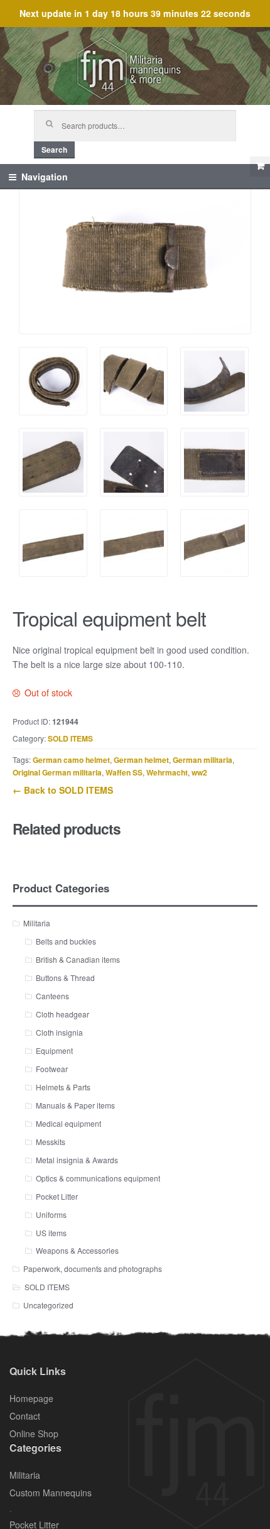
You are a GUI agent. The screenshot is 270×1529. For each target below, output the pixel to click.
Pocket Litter (57, 1196)
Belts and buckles (66, 941)
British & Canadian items (78, 959)
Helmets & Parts (63, 1087)
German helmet (141, 759)
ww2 (199, 772)
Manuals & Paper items (75, 1105)
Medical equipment (68, 1123)
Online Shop (33, 1433)
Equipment (54, 1050)
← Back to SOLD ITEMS (63, 790)
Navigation (44, 176)
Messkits (50, 1141)
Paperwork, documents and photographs (92, 1268)
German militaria (202, 759)
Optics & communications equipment (98, 1178)
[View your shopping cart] (260, 166)
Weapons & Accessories (77, 1250)
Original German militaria (57, 772)
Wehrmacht (167, 772)
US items (51, 1232)
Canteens (52, 995)
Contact (24, 1416)
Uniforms (51, 1214)
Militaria (36, 923)
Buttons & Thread (65, 977)
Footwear (52, 1068)
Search (54, 149)
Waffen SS (124, 772)
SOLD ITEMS (70, 738)
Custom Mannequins (50, 1492)
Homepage (31, 1398)
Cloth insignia (59, 1032)
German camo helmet (71, 759)
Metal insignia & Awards (77, 1159)
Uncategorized (48, 1305)
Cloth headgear (62, 1014)
